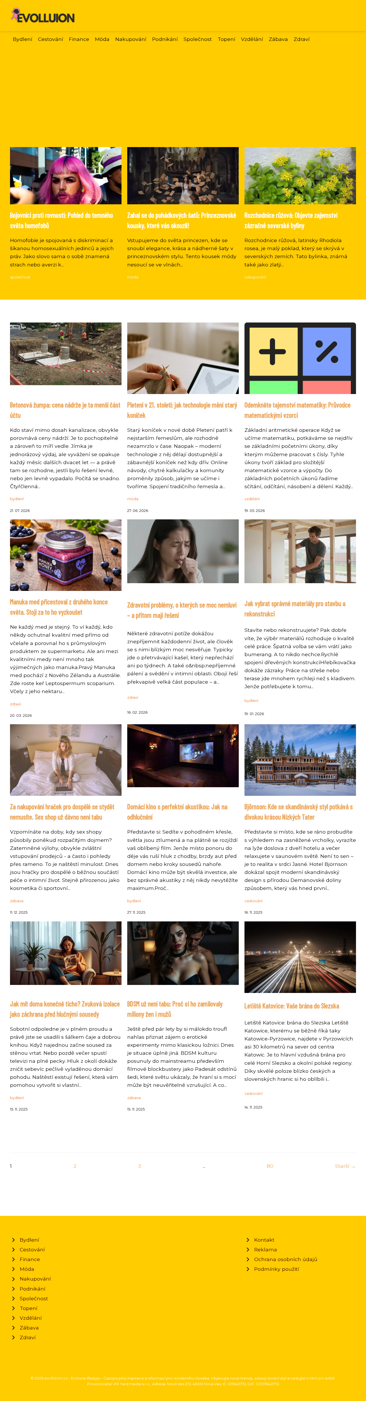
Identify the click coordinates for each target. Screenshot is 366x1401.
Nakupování (130, 39)
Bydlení (22, 39)
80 (270, 1166)
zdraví (15, 704)
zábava (16, 901)
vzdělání (252, 499)
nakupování (255, 277)
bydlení (17, 499)
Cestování (50, 39)
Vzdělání (252, 39)
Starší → (345, 1166)
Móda (102, 39)
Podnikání (165, 39)
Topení (226, 39)
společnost (20, 277)
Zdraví (302, 39)
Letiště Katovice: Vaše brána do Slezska (291, 1006)
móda (132, 277)
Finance (79, 39)
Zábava (278, 39)
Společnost (198, 39)
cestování (253, 901)
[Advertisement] (183, 86)
